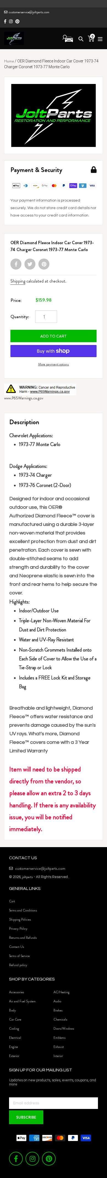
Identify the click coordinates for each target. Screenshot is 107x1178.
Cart (12, 901)
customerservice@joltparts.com (29, 12)
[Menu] (98, 38)
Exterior (14, 1055)
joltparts (27, 876)
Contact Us (16, 946)
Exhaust (59, 1046)
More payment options (53, 364)
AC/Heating (61, 992)
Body (12, 1010)
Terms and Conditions (23, 910)
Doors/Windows (64, 1028)
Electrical (15, 1037)
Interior (58, 1055)
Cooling (14, 1028)
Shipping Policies (20, 919)
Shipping (17, 281)
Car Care (15, 1019)
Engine (13, 1046)
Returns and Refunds (23, 937)
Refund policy (18, 965)
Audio (57, 1001)
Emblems (60, 1037)
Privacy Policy (18, 928)
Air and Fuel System (22, 1001)
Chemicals (60, 1019)
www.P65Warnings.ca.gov (23, 398)
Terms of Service (19, 955)
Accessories (16, 992)
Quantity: (19, 316)
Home (9, 61)
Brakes (58, 1010)
